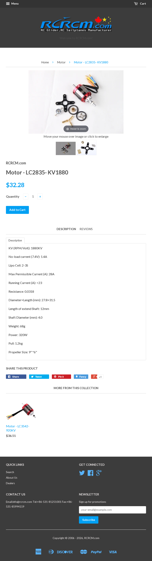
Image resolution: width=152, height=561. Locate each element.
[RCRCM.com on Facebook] (90, 474)
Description (66, 229)
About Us (11, 477)
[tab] (15, 240)
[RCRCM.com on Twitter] (82, 474)
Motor (61, 62)
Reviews (86, 229)
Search (10, 472)
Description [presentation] (15, 240)
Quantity (12, 196)
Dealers (10, 483)
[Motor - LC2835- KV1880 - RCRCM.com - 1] (66, 148)
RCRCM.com (91, 538)
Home (45, 62)
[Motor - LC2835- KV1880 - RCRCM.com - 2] (86, 147)
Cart (142, 3)
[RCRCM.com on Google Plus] (99, 474)
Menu (15, 3)
